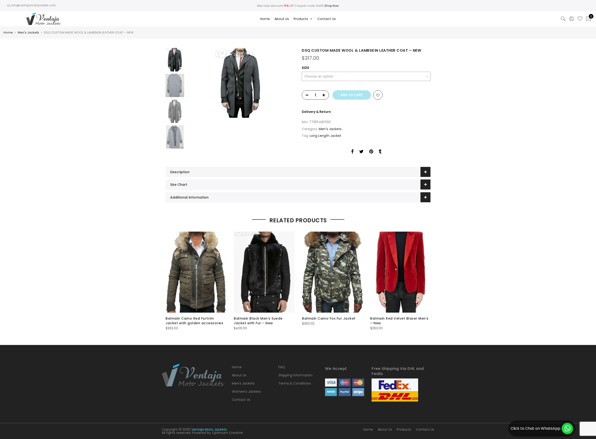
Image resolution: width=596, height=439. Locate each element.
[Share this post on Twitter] (361, 152)
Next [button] (286, 82)
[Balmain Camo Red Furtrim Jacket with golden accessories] (196, 272)
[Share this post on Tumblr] (380, 152)
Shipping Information (295, 375)
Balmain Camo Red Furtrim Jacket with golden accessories (194, 320)
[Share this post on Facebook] (352, 152)
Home (265, 19)
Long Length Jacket (325, 135)
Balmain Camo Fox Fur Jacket (329, 318)
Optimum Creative (227, 432)
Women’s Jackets (246, 391)
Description (180, 172)
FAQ (281, 367)
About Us (281, 19)
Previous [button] (197, 82)
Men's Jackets (28, 32)
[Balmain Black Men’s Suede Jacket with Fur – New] (264, 272)
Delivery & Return (316, 111)
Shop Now (332, 6)
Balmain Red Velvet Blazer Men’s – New (399, 320)
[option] (240, 83)
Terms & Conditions (294, 383)
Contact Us (326, 19)
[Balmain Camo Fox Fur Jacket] (332, 272)
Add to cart (351, 95)
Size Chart (178, 184)
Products (301, 19)
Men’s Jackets (243, 383)
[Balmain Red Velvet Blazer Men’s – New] (400, 272)
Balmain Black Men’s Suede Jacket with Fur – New (258, 320)
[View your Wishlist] (580, 19)
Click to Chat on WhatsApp (535, 428)
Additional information (189, 197)
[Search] (563, 19)
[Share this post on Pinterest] (371, 152)
